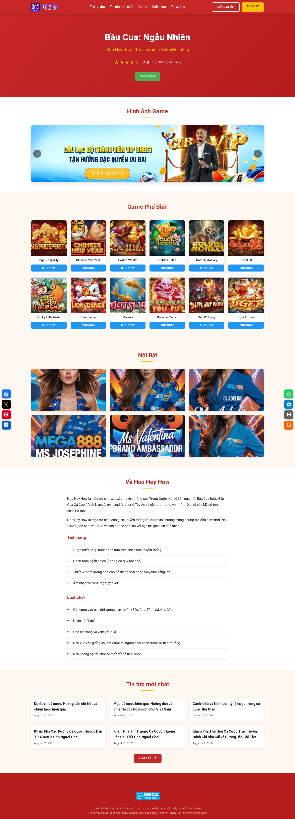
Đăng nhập (225, 7)
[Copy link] (289, 425)
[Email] (289, 415)
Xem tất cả (148, 701)
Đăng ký (253, 6)
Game (142, 7)
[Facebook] (6, 394)
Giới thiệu (159, 7)
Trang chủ (97, 7)
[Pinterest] (6, 415)
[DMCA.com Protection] (147, 739)
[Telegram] (289, 404)
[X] (6, 404)
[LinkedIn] (6, 425)
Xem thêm (68, 333)
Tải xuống (178, 7)
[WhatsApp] (289, 394)
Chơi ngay (49, 210)
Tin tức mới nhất (121, 7)
